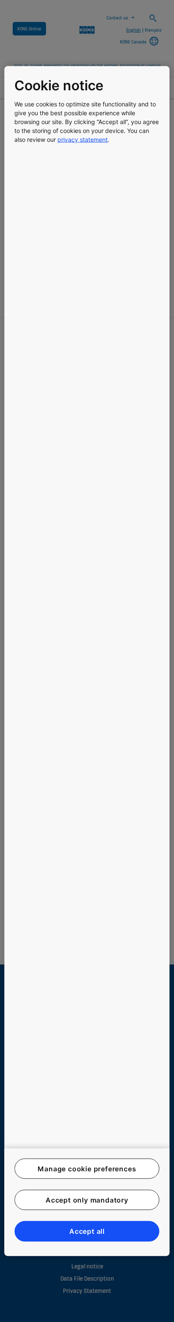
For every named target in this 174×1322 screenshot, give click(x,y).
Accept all (87, 1231)
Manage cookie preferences (87, 1168)
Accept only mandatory (87, 1200)
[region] (86, 661)
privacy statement (82, 139)
